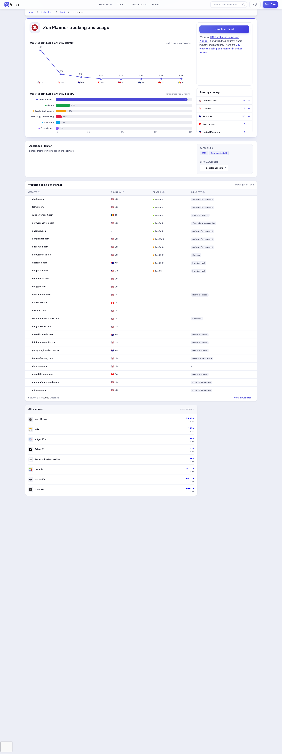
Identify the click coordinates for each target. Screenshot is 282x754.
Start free (270, 4)
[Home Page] (26, 4)
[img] (39, 192)
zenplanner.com (216, 168)
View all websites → (244, 398)
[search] (243, 4)
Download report (224, 29)
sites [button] (245, 100)
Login (255, 4)
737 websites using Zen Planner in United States (221, 48)
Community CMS (219, 153)
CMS (204, 153)
